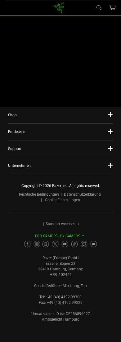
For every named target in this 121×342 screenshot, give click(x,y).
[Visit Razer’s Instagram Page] (37, 244)
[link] (59, 7)
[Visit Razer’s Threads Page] (45, 244)
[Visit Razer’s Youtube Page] (64, 244)
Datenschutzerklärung (82, 194)
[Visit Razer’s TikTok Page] (74, 244)
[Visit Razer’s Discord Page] (93, 244)
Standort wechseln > (62, 224)
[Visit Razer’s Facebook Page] (27, 244)
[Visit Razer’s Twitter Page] (55, 244)
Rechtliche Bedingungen (39, 194)
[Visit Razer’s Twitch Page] (84, 244)
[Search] (98, 7)
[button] (112, 7)
